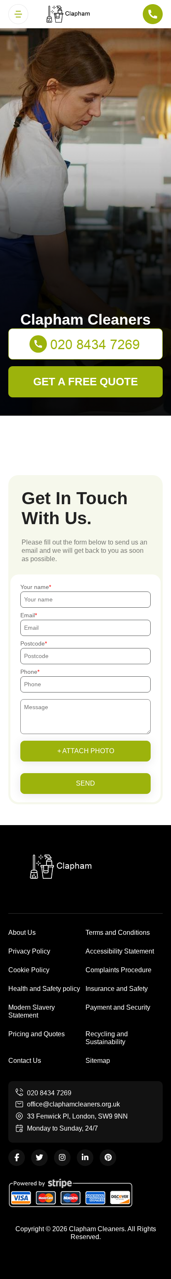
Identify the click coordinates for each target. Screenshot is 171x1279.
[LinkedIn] (85, 1157)
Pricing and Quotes (36, 1033)
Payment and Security (118, 1007)
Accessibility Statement (120, 951)
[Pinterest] (108, 1157)
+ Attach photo (85, 750)
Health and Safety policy (44, 988)
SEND (85, 783)
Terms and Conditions (118, 932)
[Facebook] (16, 1157)
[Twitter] (39, 1157)
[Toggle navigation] (18, 14)
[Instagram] (62, 1157)
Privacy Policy (29, 951)
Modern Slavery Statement (31, 1011)
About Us (22, 932)
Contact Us (24, 1060)
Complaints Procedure (118, 969)
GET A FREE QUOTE (85, 381)
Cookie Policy (28, 969)
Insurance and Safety (117, 988)
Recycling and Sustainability (107, 1037)
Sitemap (98, 1060)
